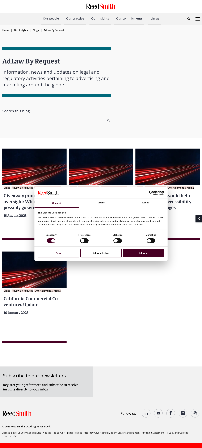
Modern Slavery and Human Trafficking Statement (136, 432)
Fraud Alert (59, 432)
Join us (154, 18)
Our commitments (129, 18)
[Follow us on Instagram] (183, 413)
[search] (109, 121)
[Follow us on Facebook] (170, 413)
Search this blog (16, 110)
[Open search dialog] (189, 19)
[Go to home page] (101, 6)
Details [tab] (101, 202)
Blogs (36, 30)
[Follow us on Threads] (195, 413)
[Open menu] (197, 19)
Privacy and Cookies (177, 432)
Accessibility (9, 432)
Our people (51, 18)
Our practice (75, 18)
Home (5, 30)
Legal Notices (74, 432)
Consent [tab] (56, 203)
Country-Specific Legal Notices (34, 432)
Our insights (100, 18)
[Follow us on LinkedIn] (146, 413)
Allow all (143, 253)
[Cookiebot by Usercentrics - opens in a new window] (151, 193)
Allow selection (101, 253)
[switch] (84, 240)
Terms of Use (9, 436)
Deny (58, 253)
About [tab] (145, 202)
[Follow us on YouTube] (158, 413)
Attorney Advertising (95, 432)
